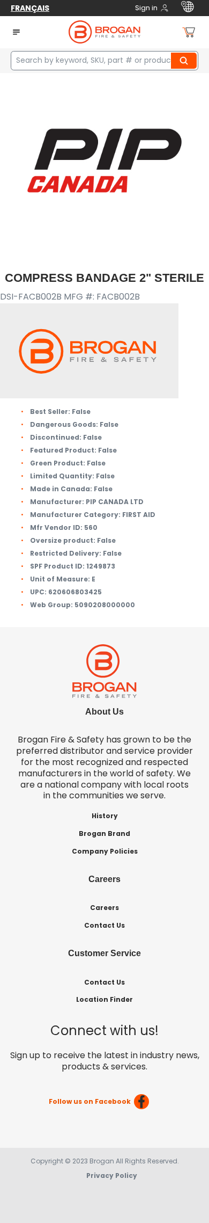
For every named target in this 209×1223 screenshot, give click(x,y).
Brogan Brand (104, 833)
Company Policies (105, 851)
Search (185, 60)
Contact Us (104, 925)
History (105, 815)
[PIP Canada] (104, 159)
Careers (104, 907)
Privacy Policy (111, 1175)
